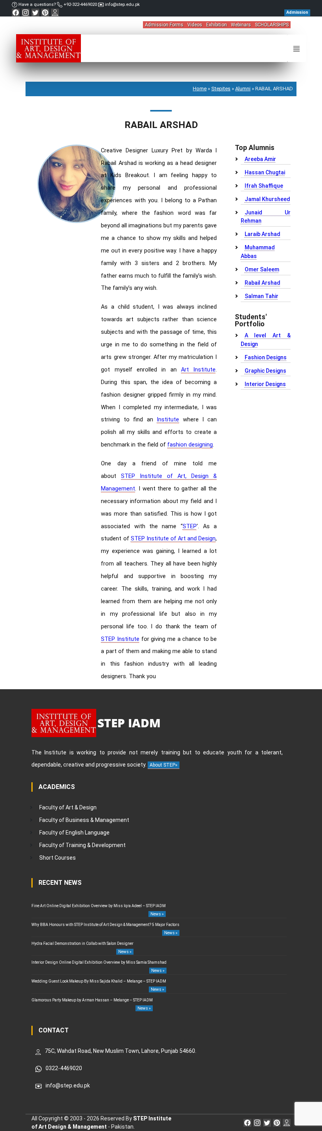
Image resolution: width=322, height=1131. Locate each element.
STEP (190, 526)
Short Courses (57, 858)
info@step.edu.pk (122, 4)
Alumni (243, 89)
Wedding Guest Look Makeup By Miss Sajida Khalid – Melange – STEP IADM (98, 981)
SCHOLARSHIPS (272, 24)
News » (157, 914)
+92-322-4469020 (80, 4)
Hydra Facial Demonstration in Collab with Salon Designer (82, 943)
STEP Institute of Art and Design (173, 538)
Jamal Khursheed (267, 199)
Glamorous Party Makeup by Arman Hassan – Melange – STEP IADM (92, 1000)
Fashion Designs (266, 357)
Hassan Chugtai (265, 172)
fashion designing (190, 444)
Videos (194, 24)
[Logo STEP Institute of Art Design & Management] (48, 48)
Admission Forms (164, 24)
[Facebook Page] (16, 12)
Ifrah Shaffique (264, 186)
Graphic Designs (265, 371)
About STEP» (163, 765)
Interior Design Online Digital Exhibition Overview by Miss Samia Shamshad (98, 962)
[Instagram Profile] (25, 12)
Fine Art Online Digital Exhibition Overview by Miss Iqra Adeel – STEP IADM (98, 906)
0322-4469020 (64, 1068)
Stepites (221, 89)
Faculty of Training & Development (82, 845)
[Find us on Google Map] (55, 12)
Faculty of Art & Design (68, 807)
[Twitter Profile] (35, 12)
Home (200, 89)
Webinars (241, 24)
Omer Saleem (262, 269)
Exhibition (216, 24)
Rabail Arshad (262, 283)
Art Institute (198, 369)
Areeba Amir (260, 159)
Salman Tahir (261, 296)
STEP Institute (120, 639)
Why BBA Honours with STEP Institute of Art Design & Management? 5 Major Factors (105, 924)
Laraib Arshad (262, 234)
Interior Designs (265, 384)
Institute (168, 419)
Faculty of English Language (74, 832)
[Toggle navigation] (296, 48)
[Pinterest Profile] (45, 12)
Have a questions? (37, 4)
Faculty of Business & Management (84, 820)
